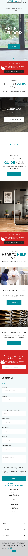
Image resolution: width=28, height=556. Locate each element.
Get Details (12, 343)
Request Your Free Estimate (13, 367)
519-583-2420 (14, 10)
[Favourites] (23, 2)
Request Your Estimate (13, 71)
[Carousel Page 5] (17, 144)
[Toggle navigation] (2, 3)
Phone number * (6, 418)
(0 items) (25, 2)
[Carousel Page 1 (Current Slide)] (13, 58)
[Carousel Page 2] (12, 144)
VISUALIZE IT (12, 174)
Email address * (5, 427)
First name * (4, 387)
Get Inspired (6, 529)
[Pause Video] (25, 58)
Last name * (4, 396)
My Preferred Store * (6, 445)
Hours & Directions (14, 495)
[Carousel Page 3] (14, 144)
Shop (4, 523)
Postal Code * (5, 436)
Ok (14, 551)
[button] (20, 2)
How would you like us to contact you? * (11, 410)
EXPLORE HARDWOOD (12, 119)
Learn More (12, 302)
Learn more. (9, 548)
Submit (14, 478)
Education (6, 535)
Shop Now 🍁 (14, 46)
